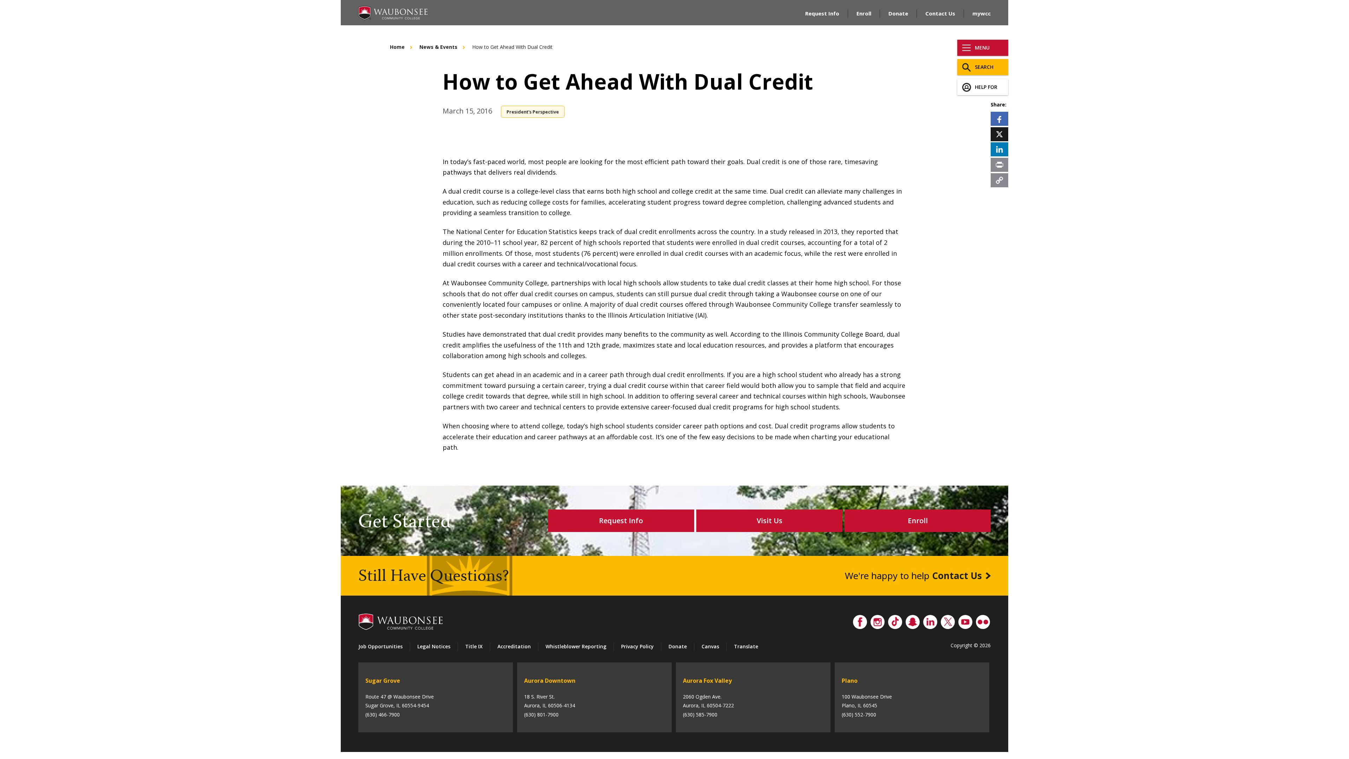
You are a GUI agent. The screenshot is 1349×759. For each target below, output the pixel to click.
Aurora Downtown (549, 681)
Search (984, 67)
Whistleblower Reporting (576, 646)
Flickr (983, 620)
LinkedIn (930, 620)
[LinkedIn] (999, 149)
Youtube (965, 620)
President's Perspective (533, 112)
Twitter (948, 620)
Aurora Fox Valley (707, 681)
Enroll (863, 13)
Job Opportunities (380, 646)
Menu (982, 47)
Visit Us (769, 520)
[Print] (999, 164)
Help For (986, 87)
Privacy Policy (637, 646)
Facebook (860, 620)
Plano (850, 681)
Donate (898, 13)
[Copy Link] (999, 180)
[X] (999, 133)
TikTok (895, 620)
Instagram (878, 620)
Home (397, 47)
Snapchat (913, 620)
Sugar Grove (382, 681)
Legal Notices (433, 646)
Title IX (474, 646)
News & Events (438, 47)
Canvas (710, 646)
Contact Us (940, 13)
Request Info (822, 13)
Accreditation (514, 646)
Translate (746, 646)
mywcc (981, 13)
